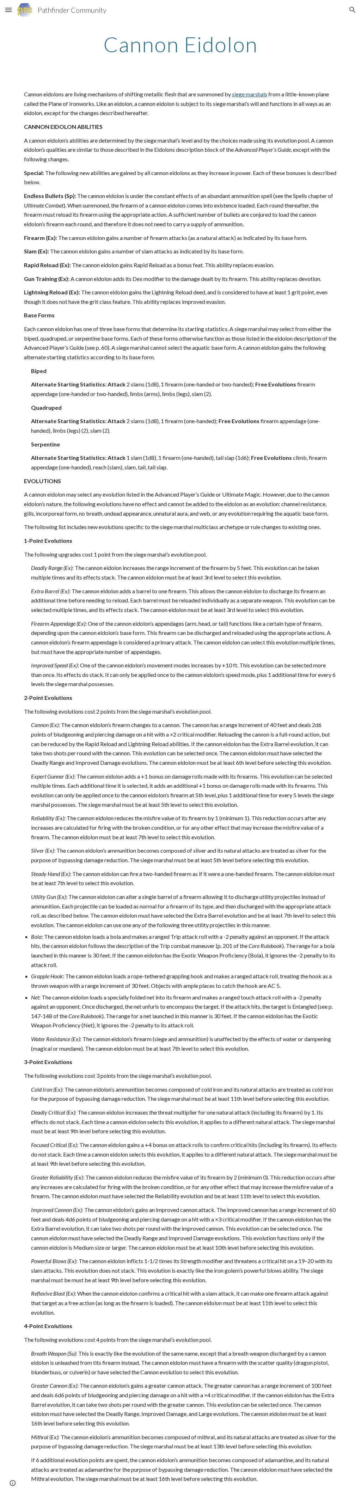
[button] (8, 9)
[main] (180, 44)
